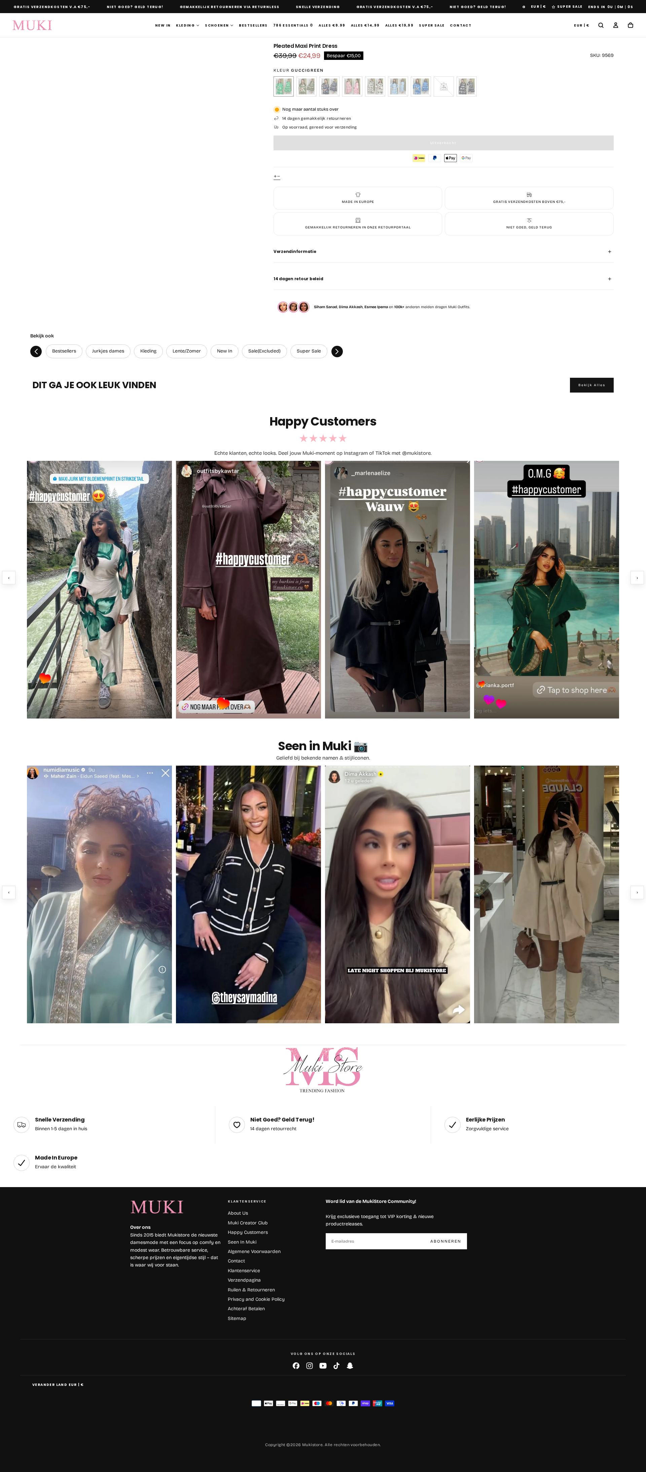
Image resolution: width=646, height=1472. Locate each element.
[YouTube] (323, 1366)
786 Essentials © (293, 25)
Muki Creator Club (248, 1223)
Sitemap (237, 1318)
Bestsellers (253, 25)
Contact (460, 25)
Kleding (185, 25)
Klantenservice (244, 1271)
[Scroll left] (36, 351)
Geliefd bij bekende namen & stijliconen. (323, 758)
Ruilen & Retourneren (251, 1290)
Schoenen (217, 25)
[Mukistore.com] (323, 1070)
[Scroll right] (337, 351)
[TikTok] (336, 1366)
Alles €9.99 (332, 25)
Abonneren (445, 1241)
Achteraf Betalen (246, 1309)
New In (163, 25)
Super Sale (431, 25)
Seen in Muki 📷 (323, 746)
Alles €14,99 (365, 25)
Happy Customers (248, 1232)
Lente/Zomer (187, 351)
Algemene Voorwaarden (254, 1251)
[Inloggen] (615, 26)
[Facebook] (296, 1366)
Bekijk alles (591, 385)
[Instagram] (310, 1366)
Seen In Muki (242, 1242)
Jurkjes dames (108, 351)
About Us (238, 1213)
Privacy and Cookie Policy (256, 1299)
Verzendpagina (244, 1280)
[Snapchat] (350, 1366)
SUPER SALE (570, 6)
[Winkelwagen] (630, 26)
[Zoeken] (601, 26)
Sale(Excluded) (264, 351)
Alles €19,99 (399, 25)
